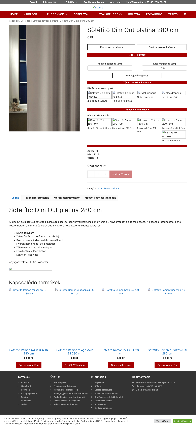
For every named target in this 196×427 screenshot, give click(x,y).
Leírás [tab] (15, 197)
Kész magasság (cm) (164, 63)
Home (14, 14)
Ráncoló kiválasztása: (99, 115)
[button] (59, 2)
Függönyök (55, 14)
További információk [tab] (36, 197)
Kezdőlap (14, 20)
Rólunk (33, 2)
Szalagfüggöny (110, 14)
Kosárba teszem (121, 174)
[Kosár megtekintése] (185, 14)
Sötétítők (81, 14)
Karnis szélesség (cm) (110, 63)
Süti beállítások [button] (162, 421)
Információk (49, 2)
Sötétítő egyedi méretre (45, 20)
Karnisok (30, 14)
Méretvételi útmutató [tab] (67, 197)
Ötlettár (70, 2)
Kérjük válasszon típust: (100, 88)
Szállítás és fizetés (94, 2)
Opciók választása (29, 365)
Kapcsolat (115, 2)
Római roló (154, 14)
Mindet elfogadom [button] (182, 421)
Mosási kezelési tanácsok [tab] (100, 197)
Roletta (134, 14)
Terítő (173, 14)
